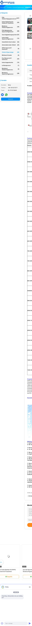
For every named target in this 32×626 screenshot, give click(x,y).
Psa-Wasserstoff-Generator (10, 59)
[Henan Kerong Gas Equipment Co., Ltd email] (2, 94)
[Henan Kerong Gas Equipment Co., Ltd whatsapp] (6, 94)
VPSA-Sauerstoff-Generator (10, 48)
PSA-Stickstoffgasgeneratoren (10, 18)
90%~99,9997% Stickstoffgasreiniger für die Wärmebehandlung (11, 571)
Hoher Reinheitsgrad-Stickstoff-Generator (10, 22)
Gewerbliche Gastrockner (10, 42)
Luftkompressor (10, 65)
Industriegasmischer (10, 62)
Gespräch (10, 99)
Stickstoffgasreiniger (10, 52)
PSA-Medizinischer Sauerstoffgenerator (10, 31)
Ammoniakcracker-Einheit (10, 45)
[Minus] (30, 587)
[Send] (29, 623)
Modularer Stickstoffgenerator (10, 69)
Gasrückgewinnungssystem (10, 34)
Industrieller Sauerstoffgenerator (10, 38)
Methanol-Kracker (10, 55)
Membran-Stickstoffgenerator (10, 26)
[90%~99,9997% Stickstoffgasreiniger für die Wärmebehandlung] (12, 556)
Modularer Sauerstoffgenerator (10, 73)
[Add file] (2, 623)
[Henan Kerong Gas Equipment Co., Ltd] (7, 2)
